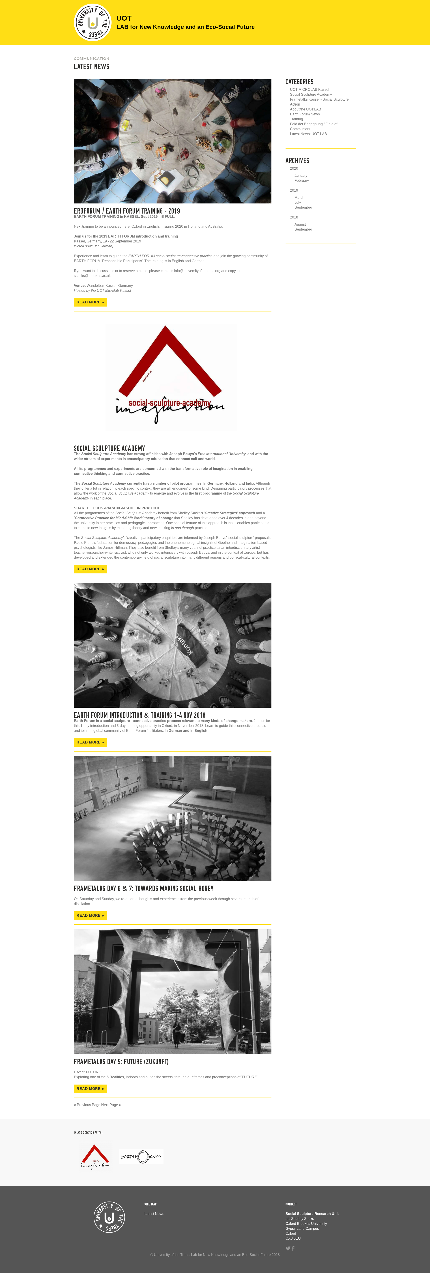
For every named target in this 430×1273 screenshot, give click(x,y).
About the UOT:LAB (305, 109)
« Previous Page (87, 1105)
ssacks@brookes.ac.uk (92, 276)
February (302, 180)
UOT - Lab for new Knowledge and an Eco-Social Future (93, 22)
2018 (294, 217)
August (300, 224)
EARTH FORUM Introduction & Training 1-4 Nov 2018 (140, 715)
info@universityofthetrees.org (197, 271)
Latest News (154, 1214)
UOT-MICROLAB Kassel (309, 89)
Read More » (90, 302)
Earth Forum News (305, 114)
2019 (294, 190)
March (299, 197)
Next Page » (111, 1105)
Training (296, 119)
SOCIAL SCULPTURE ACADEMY (109, 448)
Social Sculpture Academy (311, 94)
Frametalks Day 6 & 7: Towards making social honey (144, 888)
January (301, 175)
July (298, 202)
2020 (294, 168)
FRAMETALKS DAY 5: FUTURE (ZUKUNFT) (121, 1062)
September (303, 207)
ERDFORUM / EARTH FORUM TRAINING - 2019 (127, 211)
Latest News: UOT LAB (308, 134)
